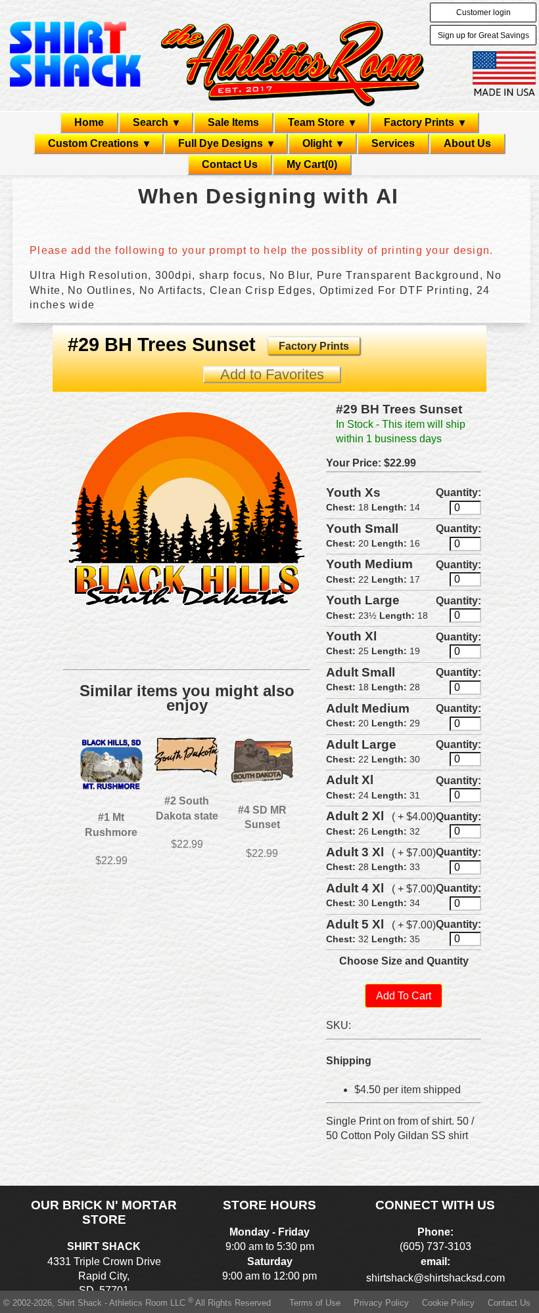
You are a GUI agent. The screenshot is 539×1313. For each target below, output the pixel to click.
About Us (467, 143)
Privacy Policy (381, 1303)
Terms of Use (314, 1303)
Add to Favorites (272, 374)
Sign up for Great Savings (483, 35)
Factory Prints (314, 346)
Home (89, 122)
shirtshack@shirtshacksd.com (435, 1277)
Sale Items (233, 122)
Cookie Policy (448, 1303)
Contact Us (230, 164)
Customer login (483, 12)
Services (393, 143)
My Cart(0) (312, 164)
